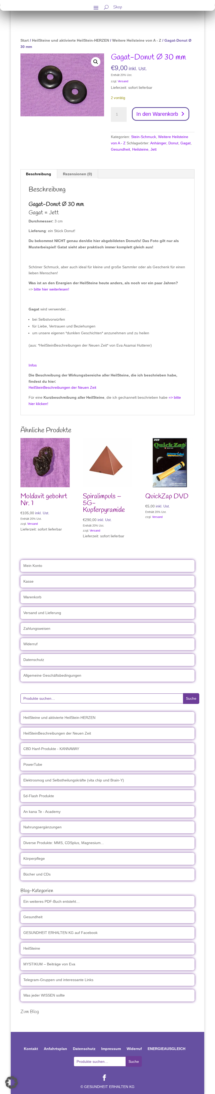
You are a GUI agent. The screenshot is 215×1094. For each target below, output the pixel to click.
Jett (153, 149)
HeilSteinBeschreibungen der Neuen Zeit (62, 387)
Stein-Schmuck (143, 137)
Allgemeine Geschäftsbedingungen (52, 675)
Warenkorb (32, 597)
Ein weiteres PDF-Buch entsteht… (51, 901)
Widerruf (30, 644)
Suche (191, 698)
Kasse (28, 581)
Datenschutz (33, 660)
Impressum (111, 1049)
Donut (173, 143)
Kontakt (31, 1049)
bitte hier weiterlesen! (51, 289)
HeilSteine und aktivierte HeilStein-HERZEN (70, 40)
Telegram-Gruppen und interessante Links (58, 980)
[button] (95, 62)
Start (24, 40)
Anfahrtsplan (55, 1049)
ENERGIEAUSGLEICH (166, 1049)
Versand (123, 81)
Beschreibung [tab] (38, 174)
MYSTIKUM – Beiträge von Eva (49, 964)
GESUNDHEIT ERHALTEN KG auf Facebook (60, 933)
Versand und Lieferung (42, 613)
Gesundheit (120, 149)
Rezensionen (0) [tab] (77, 174)
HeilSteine (31, 948)
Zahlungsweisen (36, 628)
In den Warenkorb (157, 114)
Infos (33, 365)
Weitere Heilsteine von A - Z (136, 40)
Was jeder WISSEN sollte (44, 995)
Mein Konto (32, 566)
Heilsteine (140, 149)
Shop (117, 8)
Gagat (185, 143)
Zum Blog (29, 1012)
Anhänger (158, 143)
